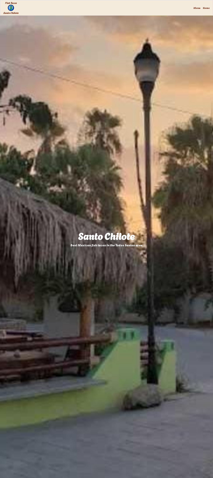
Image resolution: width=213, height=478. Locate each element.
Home (206, 8)
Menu (196, 8)
